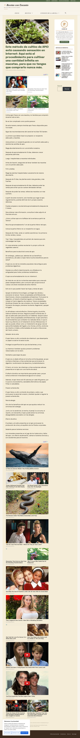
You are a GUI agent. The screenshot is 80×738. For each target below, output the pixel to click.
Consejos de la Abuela (48, 13)
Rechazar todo (16, 732)
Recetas (28, 13)
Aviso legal (74, 734)
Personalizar (8, 732)
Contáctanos (63, 734)
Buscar (60, 86)
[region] (16, 727)
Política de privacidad (54, 734)
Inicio (17, 13)
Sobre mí (69, 734)
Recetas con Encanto (17, 5)
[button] (65, 13)
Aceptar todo (24, 732)
